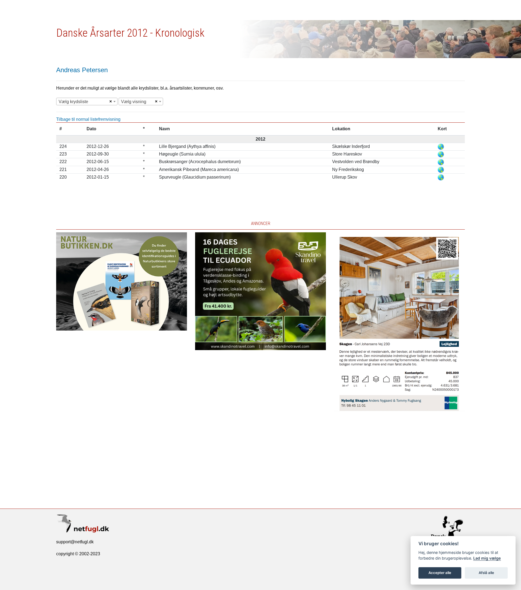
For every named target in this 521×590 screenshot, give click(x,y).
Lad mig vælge (487, 558)
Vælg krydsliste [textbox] (73, 101)
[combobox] (86, 101)
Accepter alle (439, 572)
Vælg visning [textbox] (133, 101)
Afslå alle (486, 572)
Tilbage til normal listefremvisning (88, 119)
